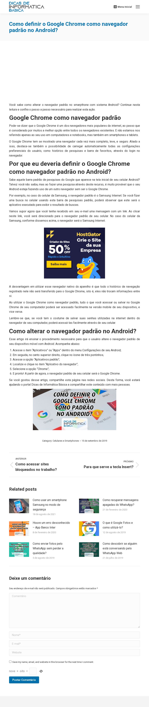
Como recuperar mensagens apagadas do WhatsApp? (120, 502)
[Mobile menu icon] (138, 7)
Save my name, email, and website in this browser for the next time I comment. (53, 662)
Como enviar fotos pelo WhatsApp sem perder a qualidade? (48, 548)
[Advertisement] (74, 72)
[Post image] (19, 506)
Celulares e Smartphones (66, 440)
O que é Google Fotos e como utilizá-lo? (118, 525)
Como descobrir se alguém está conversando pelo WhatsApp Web (120, 548)
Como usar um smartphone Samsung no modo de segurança (50, 504)
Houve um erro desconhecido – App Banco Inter (51, 525)
